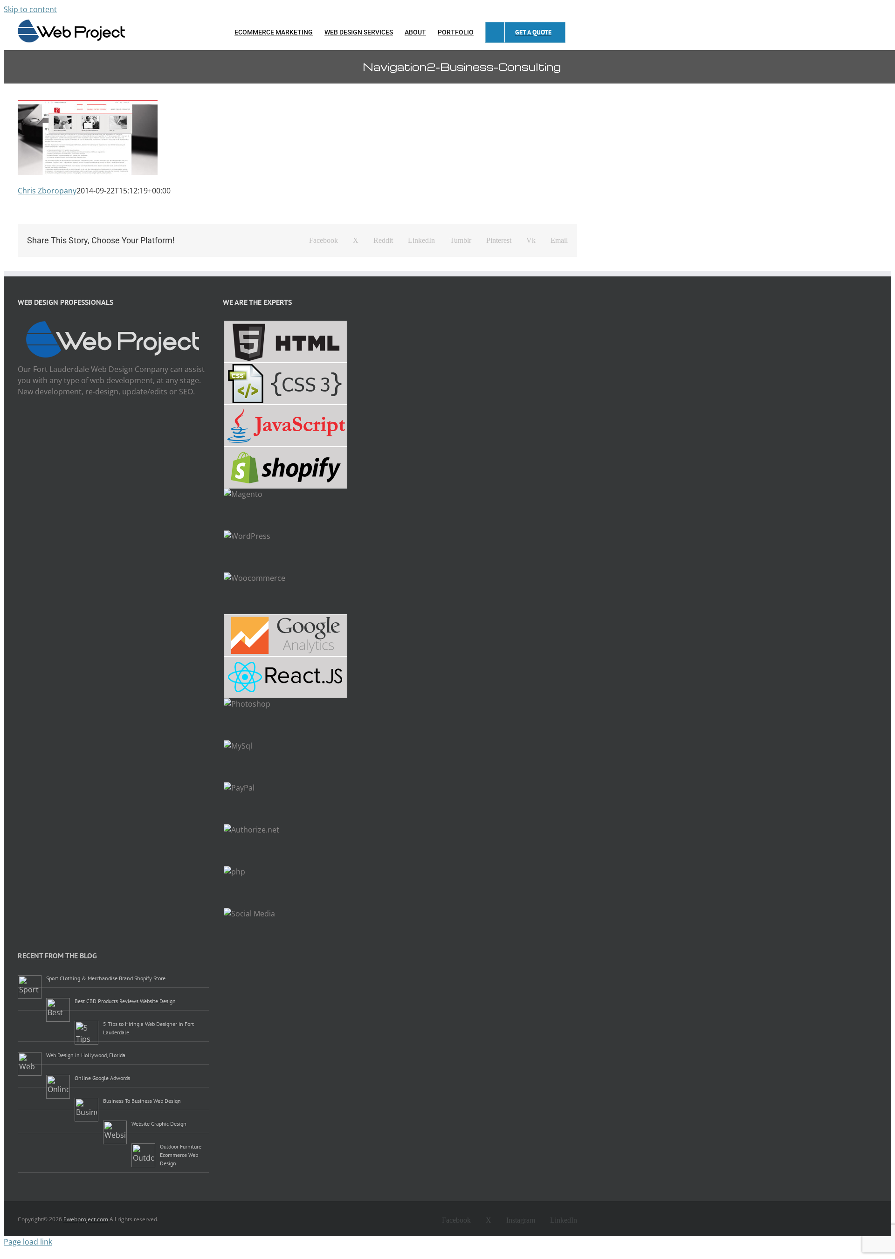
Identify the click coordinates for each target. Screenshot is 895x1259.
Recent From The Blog (57, 955)
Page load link (28, 1242)
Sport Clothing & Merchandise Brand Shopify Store (105, 978)
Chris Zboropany (47, 191)
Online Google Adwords (102, 1077)
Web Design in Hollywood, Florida (85, 1055)
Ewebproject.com (85, 1219)
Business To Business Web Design (142, 1100)
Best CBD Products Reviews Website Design (125, 1001)
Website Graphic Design (158, 1123)
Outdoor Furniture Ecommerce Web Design (180, 1155)
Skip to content (30, 9)
